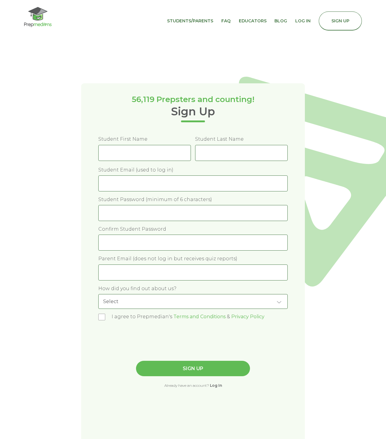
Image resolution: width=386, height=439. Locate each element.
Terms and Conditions (199, 316)
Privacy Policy (247, 316)
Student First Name (122, 139)
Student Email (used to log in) (135, 170)
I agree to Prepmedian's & (188, 316)
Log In (303, 20)
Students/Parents (190, 20)
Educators (253, 20)
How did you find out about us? (137, 288)
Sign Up (340, 20)
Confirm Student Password (132, 229)
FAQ (226, 20)
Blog (280, 20)
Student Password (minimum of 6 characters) (155, 199)
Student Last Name (219, 139)
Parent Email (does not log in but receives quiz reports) (167, 258)
